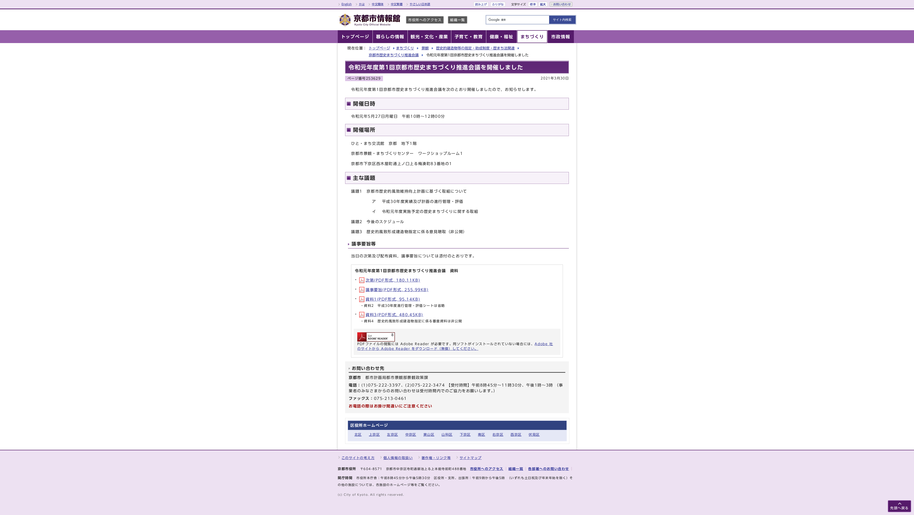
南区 (481, 434)
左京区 (392, 434)
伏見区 (534, 434)
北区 (358, 434)
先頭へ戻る (899, 508)
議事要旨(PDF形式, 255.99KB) (397, 290)
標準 (533, 4)
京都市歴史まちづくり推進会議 (394, 55)
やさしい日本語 (420, 4)
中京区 (410, 434)
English (347, 4)
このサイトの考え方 (358, 458)
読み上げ (481, 4)
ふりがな (498, 4)
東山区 (428, 434)
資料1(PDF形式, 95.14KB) (393, 299)
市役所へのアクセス (425, 20)
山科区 (447, 434)
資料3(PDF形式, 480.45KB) (394, 315)
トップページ (379, 48)
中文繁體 (396, 4)
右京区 (497, 434)
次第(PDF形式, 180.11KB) (393, 280)
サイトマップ (471, 458)
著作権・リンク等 (436, 458)
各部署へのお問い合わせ (548, 469)
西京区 (516, 434)
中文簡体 (377, 4)
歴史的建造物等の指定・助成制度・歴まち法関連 (475, 48)
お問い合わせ (562, 4)
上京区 (374, 434)
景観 (425, 48)
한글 (362, 4)
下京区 (465, 434)
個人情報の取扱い (398, 458)
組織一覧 (457, 20)
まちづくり (405, 48)
